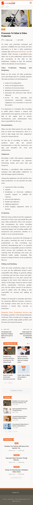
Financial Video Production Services (15, 312)
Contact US (15, 492)
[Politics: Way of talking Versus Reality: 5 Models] (24, 369)
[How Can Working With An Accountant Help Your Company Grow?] (24, 350)
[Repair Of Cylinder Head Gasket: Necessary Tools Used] (9, 369)
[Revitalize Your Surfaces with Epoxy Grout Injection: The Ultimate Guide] (9, 350)
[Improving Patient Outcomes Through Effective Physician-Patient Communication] (7, 411)
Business (16, 455)
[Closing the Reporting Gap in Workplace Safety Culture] (7, 418)
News (3, 29)
